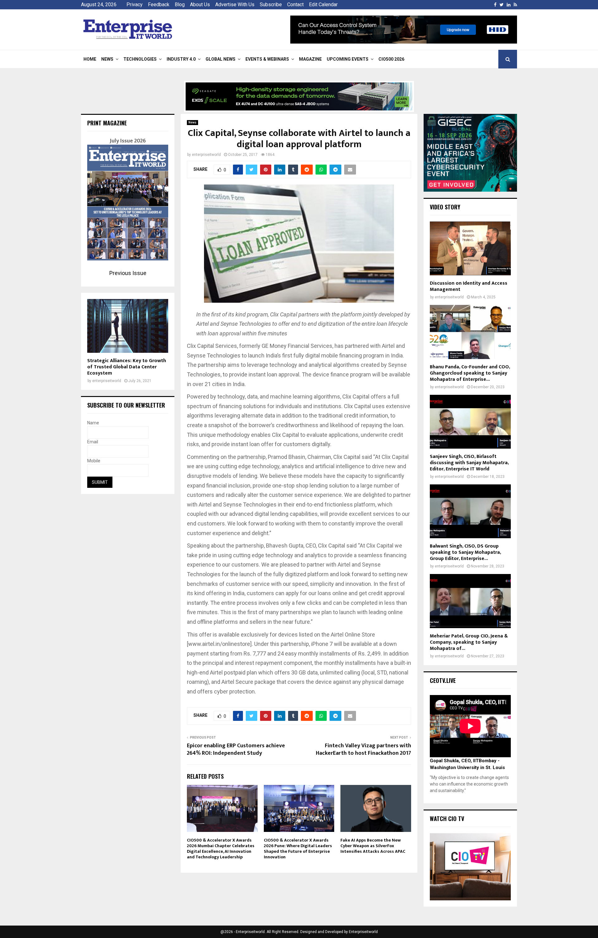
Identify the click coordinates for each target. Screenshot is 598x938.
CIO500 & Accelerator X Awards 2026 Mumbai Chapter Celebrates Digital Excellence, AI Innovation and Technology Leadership (220, 849)
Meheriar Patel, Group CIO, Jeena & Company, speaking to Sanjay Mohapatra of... (469, 642)
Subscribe (271, 4)
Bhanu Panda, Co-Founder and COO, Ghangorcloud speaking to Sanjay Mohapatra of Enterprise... (470, 373)
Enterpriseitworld (363, 932)
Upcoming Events (347, 59)
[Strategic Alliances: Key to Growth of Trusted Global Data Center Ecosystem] (127, 326)
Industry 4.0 (181, 59)
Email (92, 441)
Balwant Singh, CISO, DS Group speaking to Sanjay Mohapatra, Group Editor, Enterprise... (465, 552)
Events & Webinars (267, 59)
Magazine (310, 59)
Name (93, 422)
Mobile (93, 460)
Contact (295, 4)
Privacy (134, 4)
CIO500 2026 (391, 59)
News (107, 59)
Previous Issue (127, 273)
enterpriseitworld (206, 154)
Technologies (140, 59)
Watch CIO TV (447, 818)
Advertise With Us (234, 4)
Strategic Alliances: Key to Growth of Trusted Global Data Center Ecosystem (126, 367)
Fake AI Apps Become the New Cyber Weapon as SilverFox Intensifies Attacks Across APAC (372, 846)
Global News (220, 59)
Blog (180, 4)
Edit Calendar (323, 4)
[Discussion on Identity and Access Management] (470, 248)
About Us (200, 4)
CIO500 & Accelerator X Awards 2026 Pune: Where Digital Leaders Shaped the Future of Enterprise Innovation (298, 849)
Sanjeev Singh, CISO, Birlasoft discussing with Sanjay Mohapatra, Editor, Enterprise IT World (469, 462)
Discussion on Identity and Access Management (468, 286)
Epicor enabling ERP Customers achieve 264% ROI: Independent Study (236, 749)
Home (89, 59)
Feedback (158, 4)
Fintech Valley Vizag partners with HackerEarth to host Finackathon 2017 (363, 749)
